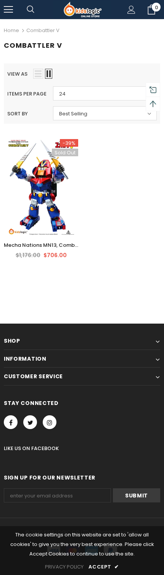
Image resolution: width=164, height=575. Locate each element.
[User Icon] (131, 10)
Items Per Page (27, 93)
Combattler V (42, 30)
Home (11, 30)
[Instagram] (49, 422)
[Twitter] (30, 422)
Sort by (17, 113)
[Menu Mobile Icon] (8, 9)
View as (17, 74)
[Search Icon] (30, 9)
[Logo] (82, 9)
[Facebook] (11, 422)
